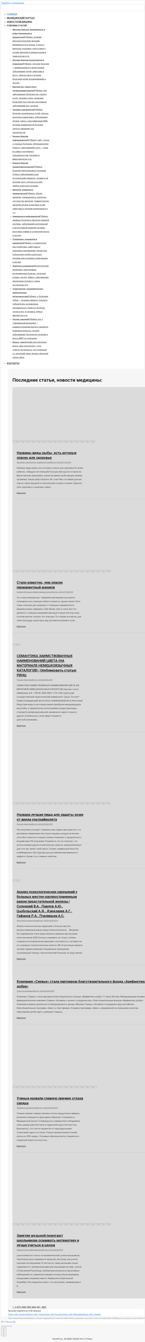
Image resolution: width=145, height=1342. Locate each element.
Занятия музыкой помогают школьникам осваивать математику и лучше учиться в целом (48, 1240)
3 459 (27, 1307)
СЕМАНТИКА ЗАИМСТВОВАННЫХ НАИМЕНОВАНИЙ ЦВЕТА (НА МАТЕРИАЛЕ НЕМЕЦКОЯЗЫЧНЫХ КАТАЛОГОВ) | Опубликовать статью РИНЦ (46, 665)
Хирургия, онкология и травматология (33, 462)
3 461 (37, 1307)
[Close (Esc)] (2, 1326)
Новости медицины (25, 991)
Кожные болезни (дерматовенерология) (34, 592)
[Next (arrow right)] (5, 1331)
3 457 (17, 1307)
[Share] (5, 1326)
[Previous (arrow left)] (2, 1331)
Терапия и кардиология (27, 1108)
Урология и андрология (27, 921)
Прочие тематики (24, 680)
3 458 (22, 1307)
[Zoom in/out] (11, 1326)
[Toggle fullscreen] (8, 1326)
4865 (44, 1307)
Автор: (56, 462)
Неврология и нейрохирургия (29, 1250)
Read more (21, 493)
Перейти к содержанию (12, 3)
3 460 (32, 1307)
